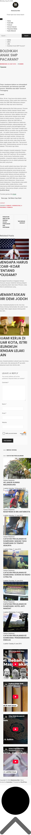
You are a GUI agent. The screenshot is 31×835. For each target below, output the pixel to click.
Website (4, 422)
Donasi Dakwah (12, 27)
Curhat (2, 203)
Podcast (9, 25)
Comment (5, 382)
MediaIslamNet (15, 10)
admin (21, 64)
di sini (14, 194)
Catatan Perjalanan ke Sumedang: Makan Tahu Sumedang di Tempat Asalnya (15, 542)
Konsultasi (17, 205)
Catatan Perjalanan (9, 480)
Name (4, 404)
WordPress (24, 782)
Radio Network (11, 31)
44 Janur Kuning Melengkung (11, 483)
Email (4, 413)
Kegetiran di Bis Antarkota (16, 511)
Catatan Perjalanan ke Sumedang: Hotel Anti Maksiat (14, 606)
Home (9, 21)
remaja (10, 207)
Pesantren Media (12, 29)
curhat (8, 205)
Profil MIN (10, 23)
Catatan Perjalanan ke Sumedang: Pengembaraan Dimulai (16, 637)
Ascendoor (9, 782)
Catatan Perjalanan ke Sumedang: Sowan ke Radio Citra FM (16, 574)
